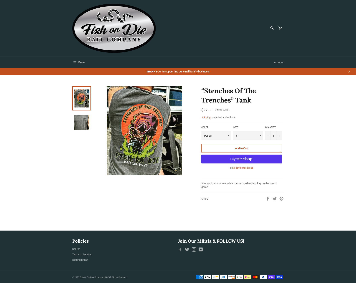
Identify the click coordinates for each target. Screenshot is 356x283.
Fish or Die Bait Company (91, 277)
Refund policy (80, 259)
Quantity (270, 127)
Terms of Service (81, 254)
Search (76, 248)
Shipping (205, 117)
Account (279, 62)
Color (205, 127)
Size (235, 127)
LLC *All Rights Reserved (115, 277)
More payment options (241, 168)
